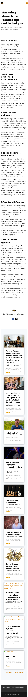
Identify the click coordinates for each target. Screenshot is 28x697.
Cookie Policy (13, 690)
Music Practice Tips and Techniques (13, 405)
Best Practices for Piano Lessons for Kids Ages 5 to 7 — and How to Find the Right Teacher (13, 397)
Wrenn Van (10, 656)
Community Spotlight (17, 434)
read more (8, 372)
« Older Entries (9, 672)
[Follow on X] (16, 319)
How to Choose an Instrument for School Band (12, 566)
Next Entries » (19, 672)
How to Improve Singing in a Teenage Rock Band (14, 464)
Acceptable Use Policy (18, 687)
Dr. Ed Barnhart (12, 433)
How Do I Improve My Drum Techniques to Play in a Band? (13, 629)
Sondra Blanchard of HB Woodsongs (13, 533)
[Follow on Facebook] (13, 319)
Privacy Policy (6, 687)
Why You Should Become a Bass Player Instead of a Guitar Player (13, 596)
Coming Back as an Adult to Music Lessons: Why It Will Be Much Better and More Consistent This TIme (14, 356)
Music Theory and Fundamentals (12, 365)
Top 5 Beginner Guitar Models (12, 501)
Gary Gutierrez (7, 27)
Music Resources (17, 364)
